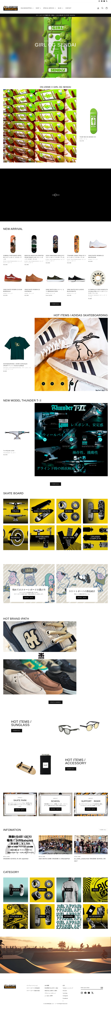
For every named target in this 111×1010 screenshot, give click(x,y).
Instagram (65, 995)
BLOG (60, 8)
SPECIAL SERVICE (48, 8)
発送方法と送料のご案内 (51, 990)
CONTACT (68, 8)
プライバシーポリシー (50, 993)
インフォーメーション (32, 985)
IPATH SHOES (55, 702)
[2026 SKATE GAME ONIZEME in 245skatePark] (55, 844)
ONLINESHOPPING (26, 8)
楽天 (64, 985)
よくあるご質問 (48, 995)
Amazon (65, 990)
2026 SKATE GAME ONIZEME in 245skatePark (54, 859)
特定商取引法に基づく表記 (51, 988)
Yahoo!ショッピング (68, 988)
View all (55, 304)
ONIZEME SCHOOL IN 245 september (16, 859)
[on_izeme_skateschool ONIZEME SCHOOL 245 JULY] (91, 844)
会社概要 (47, 985)
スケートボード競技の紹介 (33, 990)
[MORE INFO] (20, 804)
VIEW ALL (55, 484)
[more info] (29, 583)
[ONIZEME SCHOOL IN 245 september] (20, 844)
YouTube (65, 993)
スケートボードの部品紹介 (33, 988)
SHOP (38, 8)
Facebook (65, 998)
